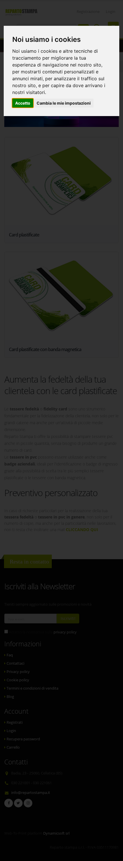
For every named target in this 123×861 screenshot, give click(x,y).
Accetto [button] (22, 103)
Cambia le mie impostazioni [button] (64, 103)
